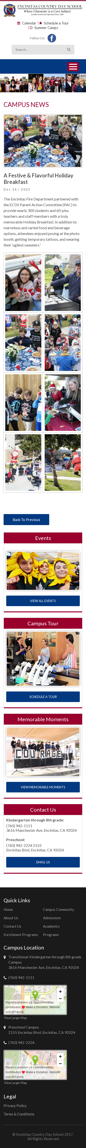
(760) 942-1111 (21, 977)
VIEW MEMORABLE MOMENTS (43, 787)
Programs (51, 934)
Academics (51, 926)
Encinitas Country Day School (40, 1134)
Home (8, 909)
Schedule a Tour (56, 23)
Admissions (52, 918)
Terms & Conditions (19, 1114)
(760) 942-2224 (21, 1042)
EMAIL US (43, 862)
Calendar (29, 23)
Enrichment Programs (21, 934)
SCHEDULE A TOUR (43, 697)
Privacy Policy (15, 1105)
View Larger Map (15, 1018)
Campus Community (58, 909)
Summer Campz (46, 27)
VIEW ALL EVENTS (43, 601)
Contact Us (12, 926)
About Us (11, 918)
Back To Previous (26, 519)
